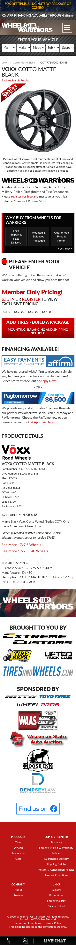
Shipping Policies (56, 864)
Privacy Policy (53, 923)
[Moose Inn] (38, 759)
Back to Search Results (15, 80)
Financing (56, 842)
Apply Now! (48, 381)
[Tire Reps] (17, 655)
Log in (8, 299)
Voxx (4, 62)
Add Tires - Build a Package (38, 327)
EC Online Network (45, 919)
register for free (22, 196)
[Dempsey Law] (38, 783)
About (18, 890)
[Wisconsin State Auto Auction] (38, 739)
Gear (18, 859)
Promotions (56, 895)
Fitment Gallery (56, 901)
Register (31, 299)
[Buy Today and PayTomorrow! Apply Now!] (38, 399)
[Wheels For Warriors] (27, 27)
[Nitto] (21, 696)
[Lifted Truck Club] (58, 655)
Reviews (18, 895)
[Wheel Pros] (38, 704)
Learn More (38, 201)
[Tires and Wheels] (38, 670)
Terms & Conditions (56, 875)
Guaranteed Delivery (56, 859)
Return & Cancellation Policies (56, 869)
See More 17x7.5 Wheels (21, 545)
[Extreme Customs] (38, 638)
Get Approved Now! (42, 422)
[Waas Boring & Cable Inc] (38, 720)
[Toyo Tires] (55, 696)
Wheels (18, 848)
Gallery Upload (56, 906)
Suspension (18, 853)
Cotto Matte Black (24, 62)
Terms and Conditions (28, 923)
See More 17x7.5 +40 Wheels (25, 551)
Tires (18, 842)
